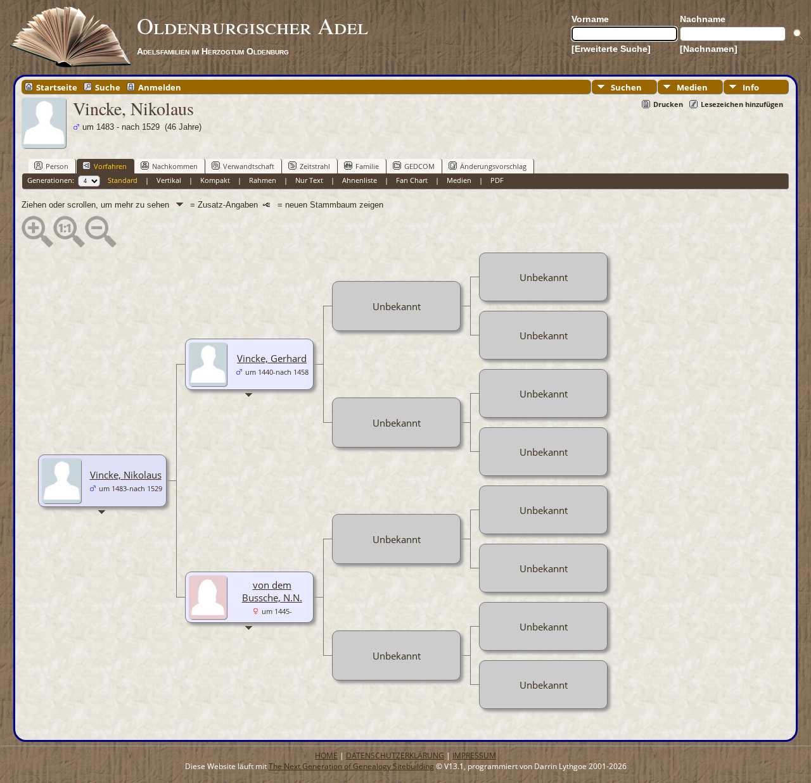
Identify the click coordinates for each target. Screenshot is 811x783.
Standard (122, 180)
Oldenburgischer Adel (252, 25)
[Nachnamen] (709, 49)
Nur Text (309, 180)
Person (57, 166)
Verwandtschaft (248, 166)
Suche (107, 87)
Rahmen (262, 180)
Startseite (56, 87)
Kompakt (215, 180)
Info (751, 87)
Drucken (668, 104)
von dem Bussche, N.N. (272, 591)
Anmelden (159, 87)
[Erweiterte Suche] (611, 49)
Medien (692, 87)
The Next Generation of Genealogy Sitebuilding (351, 766)
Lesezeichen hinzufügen (742, 104)
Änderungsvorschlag (493, 166)
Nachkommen (175, 166)
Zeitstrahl (315, 166)
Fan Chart (412, 180)
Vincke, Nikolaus (126, 474)
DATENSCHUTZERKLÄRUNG (395, 755)
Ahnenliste (359, 180)
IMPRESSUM (474, 755)
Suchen (626, 87)
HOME (326, 755)
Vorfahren (110, 166)
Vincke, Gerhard (272, 358)
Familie (367, 166)
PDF (497, 180)
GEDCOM (419, 166)
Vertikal (168, 180)
